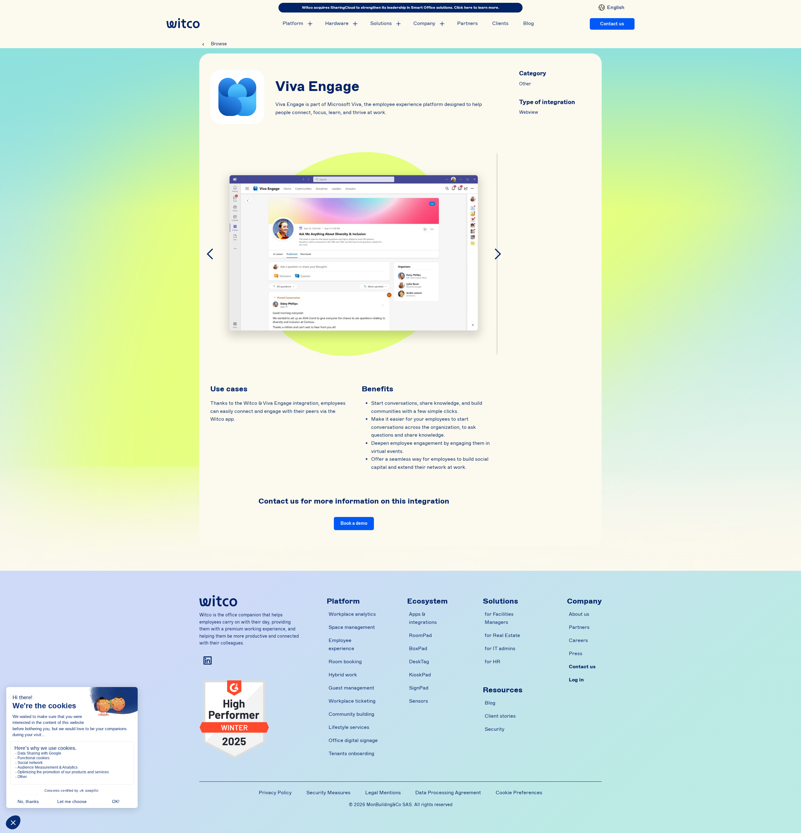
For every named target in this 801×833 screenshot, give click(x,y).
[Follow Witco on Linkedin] (207, 660)
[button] (609, 7)
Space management (352, 627)
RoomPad (420, 635)
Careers (578, 640)
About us (579, 614)
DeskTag (419, 662)
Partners (467, 23)
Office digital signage (353, 740)
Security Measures (328, 793)
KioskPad (420, 675)
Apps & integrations (423, 618)
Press (575, 653)
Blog (528, 23)
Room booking (345, 662)
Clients (500, 23)
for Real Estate (502, 635)
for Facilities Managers (499, 618)
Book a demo (353, 523)
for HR (492, 662)
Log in (576, 680)
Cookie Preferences (519, 793)
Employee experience (341, 644)
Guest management (351, 688)
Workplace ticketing (352, 701)
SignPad (418, 688)
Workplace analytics (352, 614)
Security (494, 729)
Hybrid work (343, 675)
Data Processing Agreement (448, 793)
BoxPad (418, 648)
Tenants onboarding (351, 753)
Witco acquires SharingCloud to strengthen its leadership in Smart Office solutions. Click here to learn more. (400, 7)
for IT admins (500, 648)
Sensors (418, 701)
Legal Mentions (383, 793)
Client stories (500, 716)
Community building (351, 714)
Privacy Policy (275, 793)
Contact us (612, 24)
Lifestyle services (349, 727)
